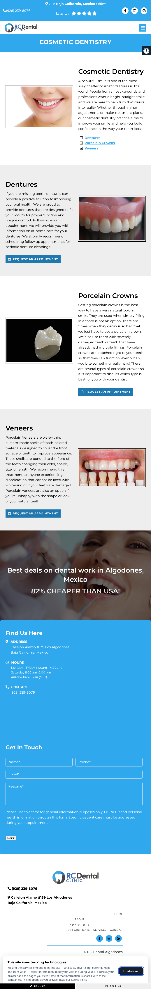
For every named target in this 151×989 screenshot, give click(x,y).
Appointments (79, 929)
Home (118, 914)
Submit (11, 838)
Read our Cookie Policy (73, 979)
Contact (116, 929)
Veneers (91, 148)
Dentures (93, 138)
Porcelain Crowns (100, 143)
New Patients (79, 924)
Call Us (39, 986)
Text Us (115, 986)
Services (99, 929)
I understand (131, 971)
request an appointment (35, 259)
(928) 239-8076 (18, 11)
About (79, 919)
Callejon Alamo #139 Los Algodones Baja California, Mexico (39, 649)
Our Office (77, 4)
